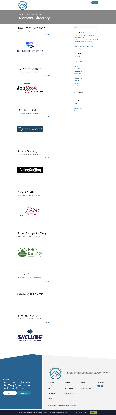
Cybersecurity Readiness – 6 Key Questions (83, 44)
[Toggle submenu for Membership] (62, 7)
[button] (94, 2)
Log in (75, 103)
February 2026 (77, 59)
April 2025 (76, 66)
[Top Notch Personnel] (30, 47)
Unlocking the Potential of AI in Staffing (83, 46)
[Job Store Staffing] (30, 88)
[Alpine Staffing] (30, 170)
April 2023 (76, 85)
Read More (47, 34)
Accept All (93, 412)
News (75, 95)
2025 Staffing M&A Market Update (82, 49)
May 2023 (76, 83)
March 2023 (77, 88)
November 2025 (78, 61)
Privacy (75, 405)
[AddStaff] (30, 293)
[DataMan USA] (30, 129)
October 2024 (77, 73)
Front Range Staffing (32, 233)
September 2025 (78, 64)
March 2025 (77, 68)
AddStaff (23, 274)
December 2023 (78, 78)
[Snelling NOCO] (30, 334)
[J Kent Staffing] (30, 211)
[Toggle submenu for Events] (69, 7)
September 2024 (78, 76)
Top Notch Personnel (32, 27)
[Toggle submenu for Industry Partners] (90, 7)
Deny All (86, 412)
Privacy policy (79, 412)
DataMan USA (27, 110)
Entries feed (77, 106)
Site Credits (70, 405)
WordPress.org (77, 110)
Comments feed (78, 108)
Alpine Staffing (28, 151)
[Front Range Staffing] (30, 252)
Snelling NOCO (28, 315)
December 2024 (78, 71)
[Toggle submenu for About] (52, 7)
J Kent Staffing (27, 192)
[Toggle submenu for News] (76, 7)
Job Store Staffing (29, 69)
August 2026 (77, 56)
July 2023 (76, 80)
